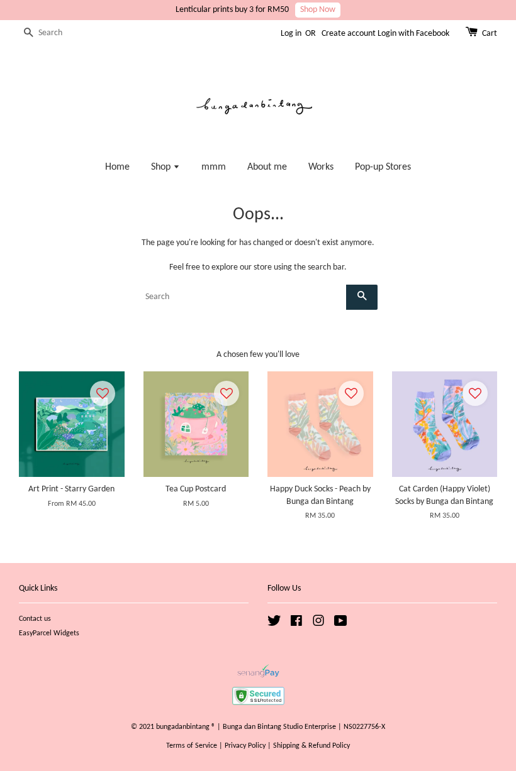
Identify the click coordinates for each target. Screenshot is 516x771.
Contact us (35, 619)
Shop (162, 167)
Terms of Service (191, 746)
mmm (213, 167)
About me (267, 167)
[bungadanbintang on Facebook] (296, 624)
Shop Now (317, 9)
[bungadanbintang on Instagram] (318, 624)
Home (117, 167)
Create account (349, 33)
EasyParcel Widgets (49, 633)
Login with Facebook (413, 33)
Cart (489, 33)
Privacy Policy (245, 746)
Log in (291, 33)
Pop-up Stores (383, 167)
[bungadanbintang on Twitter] (274, 624)
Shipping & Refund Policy (311, 746)
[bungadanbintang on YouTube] (341, 624)
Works (321, 167)
